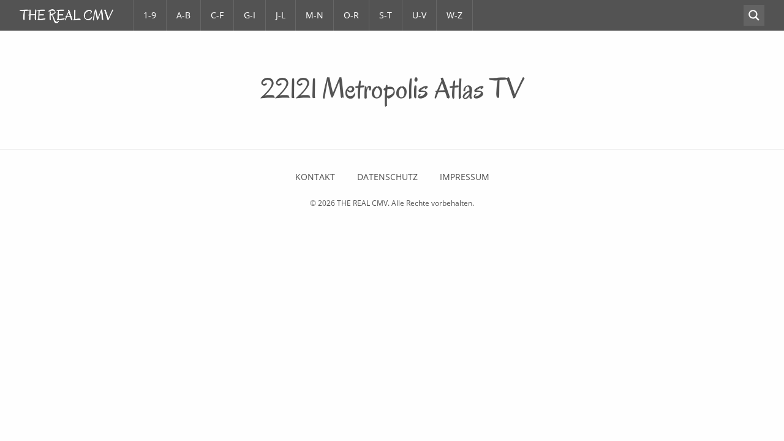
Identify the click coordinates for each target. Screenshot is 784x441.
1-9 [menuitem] (149, 15)
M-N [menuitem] (314, 15)
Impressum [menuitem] (464, 177)
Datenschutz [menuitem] (387, 177)
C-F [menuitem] (217, 15)
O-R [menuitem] (351, 15)
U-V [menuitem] (419, 15)
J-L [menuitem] (280, 15)
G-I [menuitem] (249, 15)
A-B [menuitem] (183, 15)
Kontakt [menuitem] (315, 177)
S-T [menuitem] (385, 15)
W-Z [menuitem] (454, 15)
